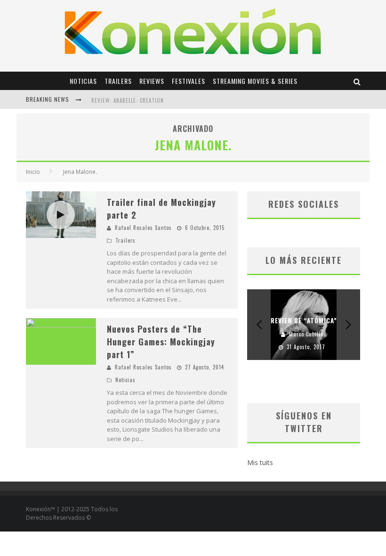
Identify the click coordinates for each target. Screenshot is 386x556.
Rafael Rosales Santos (143, 227)
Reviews (151, 81)
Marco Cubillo (306, 334)
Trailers (118, 81)
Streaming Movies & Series (255, 81)
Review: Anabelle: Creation (127, 100)
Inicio (33, 172)
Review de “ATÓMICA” (304, 320)
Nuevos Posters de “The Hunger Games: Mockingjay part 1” (161, 341)
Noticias (83, 81)
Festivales (188, 81)
